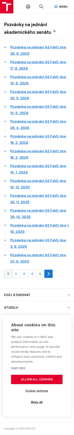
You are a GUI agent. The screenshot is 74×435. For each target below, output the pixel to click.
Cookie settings (36, 390)
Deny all (37, 402)
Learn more (18, 367)
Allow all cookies (37, 379)
